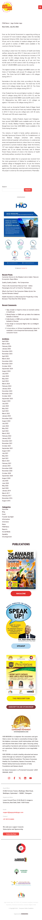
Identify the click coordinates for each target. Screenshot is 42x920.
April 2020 (5, 488)
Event (4, 514)
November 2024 (7, 364)
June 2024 (5, 376)
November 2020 (7, 471)
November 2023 (7, 393)
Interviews (5, 522)
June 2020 (5, 483)
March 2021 (6, 461)
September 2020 (7, 476)
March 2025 (6, 359)
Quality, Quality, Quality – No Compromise (15, 282)
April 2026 (5, 341)
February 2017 (6, 496)
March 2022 (6, 433)
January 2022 (6, 438)
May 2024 (5, 379)
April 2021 (5, 458)
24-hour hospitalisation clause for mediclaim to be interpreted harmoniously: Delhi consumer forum (23, 330)
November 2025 (7, 354)
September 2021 (7, 448)
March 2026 (6, 344)
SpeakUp (5, 534)
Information (6, 519)
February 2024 (6, 386)
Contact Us (24, 268)
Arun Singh (9, 324)
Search (4, 187)
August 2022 (6, 421)
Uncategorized (7, 537)
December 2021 (7, 441)
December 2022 (7, 418)
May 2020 (5, 486)
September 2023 (7, 398)
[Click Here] (40, 7)
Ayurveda (5, 509)
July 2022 (5, 423)
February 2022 (6, 436)
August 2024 (6, 371)
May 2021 (5, 456)
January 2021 (6, 466)
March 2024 (6, 384)
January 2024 (6, 389)
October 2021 (6, 446)
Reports (4, 529)
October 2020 (6, 473)
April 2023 (5, 411)
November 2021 (7, 443)
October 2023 (6, 396)
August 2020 (6, 478)
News (4, 524)
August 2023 (6, 401)
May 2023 (5, 408)
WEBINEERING (24, 914)
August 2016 (6, 501)
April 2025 (5, 356)
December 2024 (7, 361)
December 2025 (7, 351)
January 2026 (6, 349)
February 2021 (6, 463)
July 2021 (5, 453)
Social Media (6, 532)
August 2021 (6, 451)
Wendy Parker (10, 314)
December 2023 (7, 391)
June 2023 (5, 406)
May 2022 (5, 428)
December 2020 (7, 468)
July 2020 (5, 481)
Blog (3, 512)
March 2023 (6, 413)
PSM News (5, 23)
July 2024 (5, 373)
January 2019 (6, 491)
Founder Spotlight (8, 517)
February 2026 (6, 346)
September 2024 (7, 369)
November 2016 (7, 498)
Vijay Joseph (10, 310)
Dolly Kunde (10, 319)
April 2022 (5, 431)
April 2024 (5, 381)
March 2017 (6, 493)
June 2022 (5, 426)
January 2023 (6, 416)
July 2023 (5, 403)
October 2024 (6, 366)
